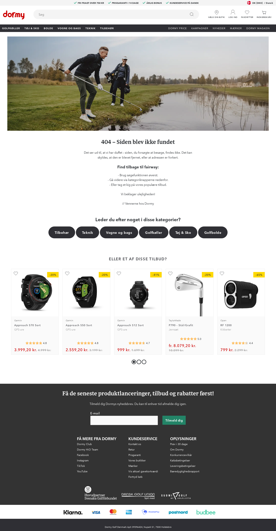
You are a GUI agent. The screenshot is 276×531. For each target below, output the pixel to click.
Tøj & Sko (31, 28)
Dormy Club (84, 444)
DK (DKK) (262, 2)
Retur (131, 449)
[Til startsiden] (13, 15)
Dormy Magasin (258, 28)
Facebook (83, 455)
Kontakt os (134, 444)
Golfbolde (213, 232)
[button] (233, 13)
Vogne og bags (69, 28)
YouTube (82, 471)
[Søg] (192, 14)
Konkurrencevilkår (181, 455)
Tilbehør (107, 28)
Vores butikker (137, 460)
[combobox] (116, 14)
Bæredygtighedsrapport (184, 471)
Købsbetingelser (180, 460)
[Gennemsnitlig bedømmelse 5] (188, 339)
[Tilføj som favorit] (15, 273)
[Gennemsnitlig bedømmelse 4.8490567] (33, 343)
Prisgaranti (134, 455)
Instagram (83, 460)
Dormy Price (177, 28)
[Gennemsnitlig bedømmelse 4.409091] (240, 343)
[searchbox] (107, 14)
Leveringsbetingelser (182, 466)
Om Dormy (177, 449)
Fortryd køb (135, 477)
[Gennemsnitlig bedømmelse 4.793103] (85, 343)
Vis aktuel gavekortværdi (143, 471)
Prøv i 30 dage (179, 444)
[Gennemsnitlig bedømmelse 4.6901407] (136, 343)
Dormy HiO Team (87, 449)
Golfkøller (11, 28)
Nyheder (219, 28)
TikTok (81, 466)
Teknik (90, 28)
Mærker (236, 28)
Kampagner (199, 28)
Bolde (48, 28)
